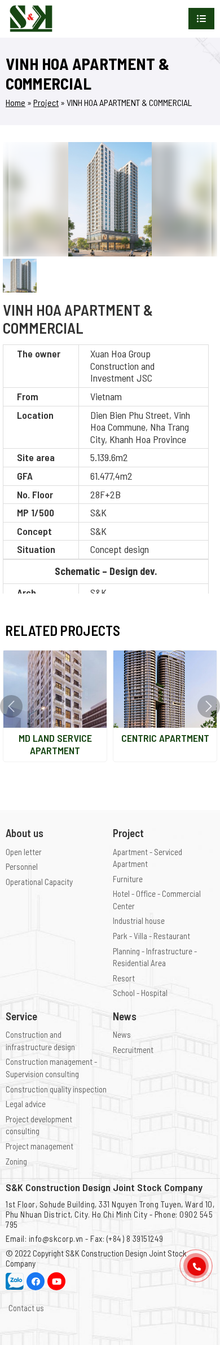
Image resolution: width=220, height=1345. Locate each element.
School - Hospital (140, 993)
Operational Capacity (39, 882)
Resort (124, 978)
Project (46, 102)
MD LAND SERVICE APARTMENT (55, 744)
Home (15, 102)
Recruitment (133, 1050)
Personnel (22, 866)
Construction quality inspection (56, 1089)
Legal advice (26, 1104)
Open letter (24, 852)
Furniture (128, 879)
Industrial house (139, 920)
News (122, 1034)
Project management (39, 1146)
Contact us (26, 1308)
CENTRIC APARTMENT (165, 738)
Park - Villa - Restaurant (151, 936)
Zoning (16, 1161)
